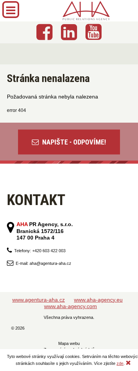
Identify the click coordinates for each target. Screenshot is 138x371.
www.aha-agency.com (70, 306)
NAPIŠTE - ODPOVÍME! (73, 142)
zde (120, 363)
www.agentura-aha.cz (38, 300)
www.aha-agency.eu (98, 300)
